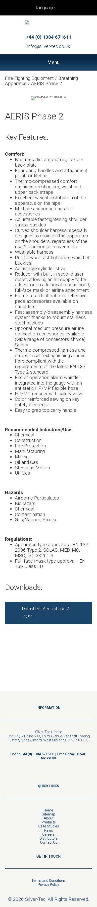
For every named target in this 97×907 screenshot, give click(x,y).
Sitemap (48, 814)
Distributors (49, 838)
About (48, 818)
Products (49, 822)
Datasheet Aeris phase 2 (45, 608)
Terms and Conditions (48, 881)
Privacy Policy (48, 885)
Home (48, 810)
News (48, 830)
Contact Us (48, 842)
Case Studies (48, 826)
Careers (48, 834)
